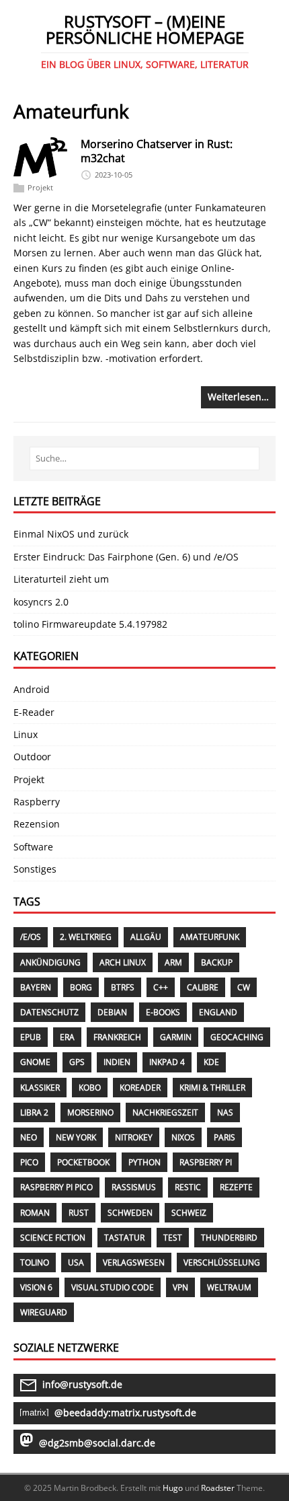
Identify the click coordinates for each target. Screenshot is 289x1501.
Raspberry (36, 801)
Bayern (35, 987)
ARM (173, 962)
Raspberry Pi (205, 1162)
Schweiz (188, 1212)
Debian (112, 1012)
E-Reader (33, 712)
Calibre (202, 987)
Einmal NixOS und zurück (70, 533)
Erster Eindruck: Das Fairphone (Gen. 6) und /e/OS (126, 556)
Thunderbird (229, 1237)
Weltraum (229, 1287)
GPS (77, 1062)
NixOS (183, 1137)
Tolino (34, 1262)
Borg (81, 987)
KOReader (140, 1087)
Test (172, 1237)
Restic (188, 1187)
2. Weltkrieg (86, 937)
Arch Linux (122, 962)
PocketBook (83, 1162)
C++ (160, 987)
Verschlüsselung (221, 1262)
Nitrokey (134, 1137)
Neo (28, 1137)
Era (67, 1037)
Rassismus (134, 1187)
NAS (225, 1112)
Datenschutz (49, 1012)
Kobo (90, 1087)
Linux (25, 734)
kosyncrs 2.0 (41, 601)
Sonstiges (34, 869)
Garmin (176, 1037)
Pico (29, 1162)
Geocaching (236, 1037)
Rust (79, 1212)
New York (76, 1137)
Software (33, 846)
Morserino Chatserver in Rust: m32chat (157, 151)
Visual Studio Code (112, 1287)
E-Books (163, 1012)
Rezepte (236, 1187)
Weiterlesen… (238, 396)
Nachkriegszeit (165, 1112)
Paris (224, 1137)
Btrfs (122, 987)
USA (76, 1262)
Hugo (173, 1488)
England (218, 1012)
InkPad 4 (167, 1062)
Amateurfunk (209, 937)
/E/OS (30, 937)
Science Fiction (52, 1237)
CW (243, 987)
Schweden (130, 1212)
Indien (117, 1062)
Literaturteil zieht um (61, 579)
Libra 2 (34, 1112)
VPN (180, 1287)
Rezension (36, 823)
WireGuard (43, 1312)
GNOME (35, 1062)
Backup (217, 962)
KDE (211, 1062)
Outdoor (32, 756)
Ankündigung (50, 962)
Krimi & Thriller (212, 1087)
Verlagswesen (134, 1262)
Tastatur (124, 1237)
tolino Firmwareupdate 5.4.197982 (90, 624)
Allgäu (145, 937)
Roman (35, 1212)
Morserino (90, 1112)
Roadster (218, 1488)
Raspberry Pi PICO (56, 1187)
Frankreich (117, 1037)
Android (31, 689)
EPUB (30, 1037)
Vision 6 (36, 1287)
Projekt (40, 188)
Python (144, 1162)
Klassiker (40, 1087)
